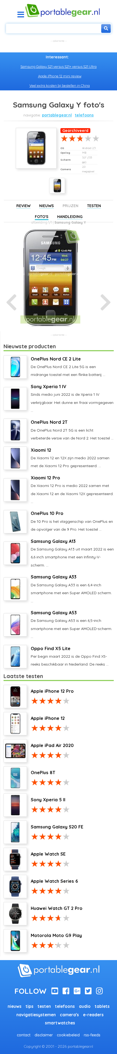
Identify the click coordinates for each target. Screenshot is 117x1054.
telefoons (84, 115)
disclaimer (44, 1035)
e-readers (93, 1014)
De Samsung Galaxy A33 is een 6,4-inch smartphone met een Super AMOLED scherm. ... (71, 588)
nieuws (14, 1006)
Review (23, 205)
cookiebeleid (68, 1035)
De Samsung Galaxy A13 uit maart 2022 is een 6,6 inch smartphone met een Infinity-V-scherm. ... (72, 553)
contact (23, 1035)
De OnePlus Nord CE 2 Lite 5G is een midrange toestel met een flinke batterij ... (68, 366)
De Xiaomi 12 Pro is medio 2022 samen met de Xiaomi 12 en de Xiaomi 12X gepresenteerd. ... (72, 489)
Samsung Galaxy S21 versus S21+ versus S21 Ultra (58, 66)
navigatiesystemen (36, 1014)
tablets (102, 1006)
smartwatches (60, 1022)
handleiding (69, 216)
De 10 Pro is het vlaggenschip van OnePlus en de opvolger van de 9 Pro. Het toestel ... (72, 521)
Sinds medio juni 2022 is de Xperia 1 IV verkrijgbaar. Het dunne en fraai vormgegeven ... (72, 398)
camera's (69, 1014)
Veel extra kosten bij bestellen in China (59, 85)
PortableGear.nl (57, 115)
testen (44, 1006)
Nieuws (46, 205)
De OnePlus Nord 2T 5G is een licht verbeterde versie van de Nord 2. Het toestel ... (72, 430)
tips (29, 1006)
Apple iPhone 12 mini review (59, 76)
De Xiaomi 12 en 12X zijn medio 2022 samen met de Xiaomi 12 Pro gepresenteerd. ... (70, 458)
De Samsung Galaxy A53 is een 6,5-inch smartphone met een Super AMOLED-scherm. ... (71, 624)
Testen (94, 205)
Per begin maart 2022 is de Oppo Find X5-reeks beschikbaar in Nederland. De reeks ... (70, 656)
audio (85, 1006)
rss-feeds (92, 1035)
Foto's (41, 216)
